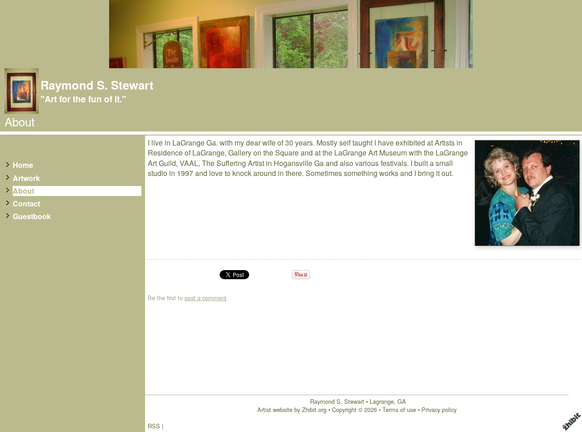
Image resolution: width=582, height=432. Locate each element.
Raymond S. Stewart (97, 84)
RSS (154, 426)
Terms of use (399, 409)
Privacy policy (439, 409)
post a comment (205, 297)
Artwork (26, 178)
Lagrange (382, 401)
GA (401, 401)
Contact (26, 204)
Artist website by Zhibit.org (291, 409)
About (23, 191)
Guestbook (32, 216)
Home (23, 165)
